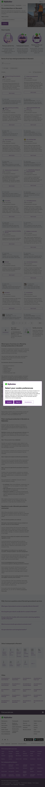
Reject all (18, 402)
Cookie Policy (18, 397)
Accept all (9, 402)
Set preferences (28, 402)
